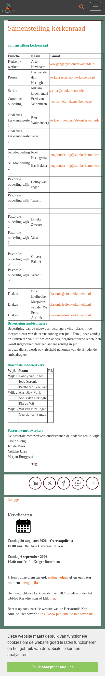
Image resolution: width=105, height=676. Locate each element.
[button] (30, 655)
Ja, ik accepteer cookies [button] (53, 667)
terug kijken (31, 583)
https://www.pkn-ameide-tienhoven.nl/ (65, 614)
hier (52, 598)
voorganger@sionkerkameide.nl (72, 64)
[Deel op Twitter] (49, 483)
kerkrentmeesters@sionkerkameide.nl (76, 120)
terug (33, 464)
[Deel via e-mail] (92, 483)
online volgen (58, 577)
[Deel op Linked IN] (35, 483)
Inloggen (14, 499)
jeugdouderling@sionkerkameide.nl (75, 155)
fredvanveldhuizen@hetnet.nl (71, 101)
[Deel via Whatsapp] (78, 483)
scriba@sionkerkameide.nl (68, 90)
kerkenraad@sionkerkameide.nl (72, 77)
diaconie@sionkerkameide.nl (70, 294)
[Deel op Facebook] (63, 483)
